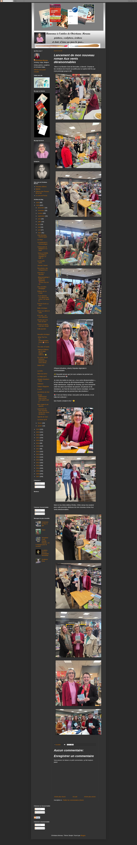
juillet (39, 221)
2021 (38, 437)
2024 (38, 429)
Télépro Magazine (43, 386)
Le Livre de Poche (41, 195)
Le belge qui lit (42, 376)
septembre (41, 216)
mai (39, 227)
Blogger (83, 835)
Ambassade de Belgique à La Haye (42, 248)
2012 (38, 462)
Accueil (75, 796)
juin (39, 224)
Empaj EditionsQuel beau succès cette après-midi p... (43, 398)
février (40, 423)
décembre (41, 208)
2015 (38, 454)
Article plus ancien (90, 796)
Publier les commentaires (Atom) (73, 800)
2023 (38, 432)
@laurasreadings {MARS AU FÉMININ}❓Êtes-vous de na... (43, 280)
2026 (38, 202)
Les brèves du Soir (43, 392)
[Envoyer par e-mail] (67, 744)
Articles (38, 483)
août (39, 219)
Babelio (38, 189)
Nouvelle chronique (43, 334)
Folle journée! (41, 329)
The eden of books (43, 347)
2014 (38, 457)
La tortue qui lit (42, 419)
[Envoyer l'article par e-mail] (64, 744)
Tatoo (43, 530)
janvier (40, 426)
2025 (38, 205)
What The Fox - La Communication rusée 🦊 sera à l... (43, 340)
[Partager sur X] (70, 744)
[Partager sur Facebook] (71, 744)
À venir (39, 389)
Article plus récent (60, 796)
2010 (38, 468)
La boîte (40, 371)
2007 (38, 476)
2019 (38, 443)
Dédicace (40, 383)
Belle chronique (42, 308)
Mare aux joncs (42, 373)
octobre (40, 213)
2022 (38, 435)
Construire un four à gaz (45, 523)
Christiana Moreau (41, 60)
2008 (38, 474)
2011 (38, 465)
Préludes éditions (41, 186)
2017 (38, 449)
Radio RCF (40, 365)
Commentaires (41, 487)
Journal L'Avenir (42, 265)
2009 (38, 471)
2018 (38, 446)
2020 (38, 440)
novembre (41, 210)
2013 (38, 460)
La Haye (40, 239)
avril (39, 230)
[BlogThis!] (69, 744)
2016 (38, 451)
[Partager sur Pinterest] (73, 744)
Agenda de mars (42, 417)
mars (40, 232)
